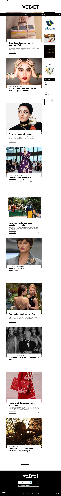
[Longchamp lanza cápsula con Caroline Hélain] (24, 27)
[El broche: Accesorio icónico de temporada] (24, 253)
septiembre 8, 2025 (12, 266)
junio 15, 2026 (11, 86)
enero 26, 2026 (11, 175)
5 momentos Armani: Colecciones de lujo (24, 358)
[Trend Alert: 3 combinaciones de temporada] (24, 387)
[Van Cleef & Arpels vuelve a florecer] (24, 298)
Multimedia (46, 91)
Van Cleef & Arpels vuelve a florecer (24, 314)
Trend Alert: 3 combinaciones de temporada (22, 404)
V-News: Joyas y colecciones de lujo (23, 134)
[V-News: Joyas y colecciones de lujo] (24, 118)
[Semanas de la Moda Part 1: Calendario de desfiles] (24, 162)
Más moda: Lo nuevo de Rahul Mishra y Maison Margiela (21, 449)
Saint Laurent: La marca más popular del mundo (21, 224)
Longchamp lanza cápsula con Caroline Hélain (21, 44)
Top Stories (46, 94)
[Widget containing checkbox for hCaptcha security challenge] (25, 482)
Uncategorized (47, 96)
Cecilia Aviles (17, 86)
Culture (45, 84)
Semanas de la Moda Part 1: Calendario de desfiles (20, 178)
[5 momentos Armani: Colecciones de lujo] (24, 342)
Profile (45, 92)
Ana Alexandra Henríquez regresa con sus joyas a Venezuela (23, 89)
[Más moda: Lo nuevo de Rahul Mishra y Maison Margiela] (24, 433)
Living (45, 87)
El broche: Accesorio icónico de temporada (22, 269)
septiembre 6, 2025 (12, 355)
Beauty (45, 82)
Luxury (45, 89)
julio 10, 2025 (11, 446)
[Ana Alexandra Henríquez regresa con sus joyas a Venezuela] (24, 73)
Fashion (45, 85)
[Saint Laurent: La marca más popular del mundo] (24, 207)
